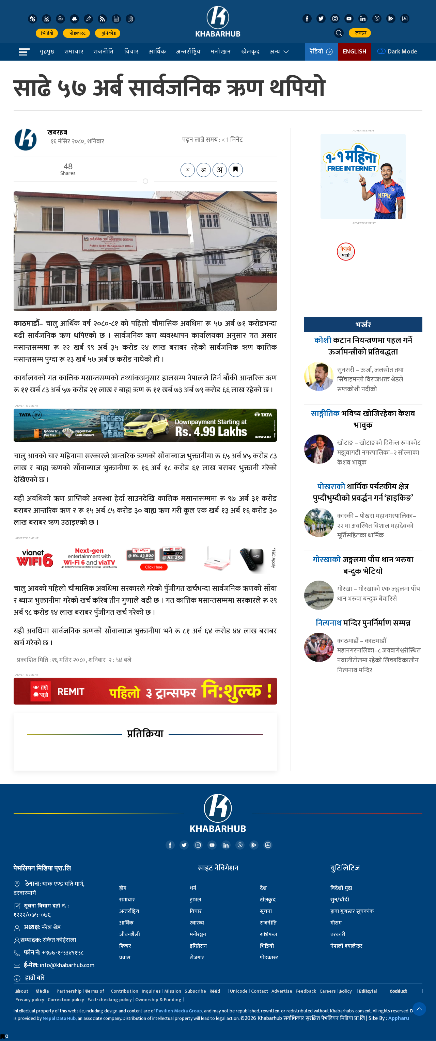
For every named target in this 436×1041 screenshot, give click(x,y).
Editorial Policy (368, 991)
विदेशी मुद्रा (341, 888)
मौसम (336, 923)
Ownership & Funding (158, 1000)
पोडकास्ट (76, 33)
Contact (259, 991)
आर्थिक (157, 51)
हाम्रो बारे (35, 978)
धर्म (193, 888)
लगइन (360, 33)
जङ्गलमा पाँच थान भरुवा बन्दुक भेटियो (363, 565)
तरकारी (337, 934)
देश (263, 888)
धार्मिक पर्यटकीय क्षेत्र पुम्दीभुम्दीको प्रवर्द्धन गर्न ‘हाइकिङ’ (363, 492)
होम (122, 888)
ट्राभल (195, 899)
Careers (328, 991)
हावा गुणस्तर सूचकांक (352, 911)
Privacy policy (29, 1000)
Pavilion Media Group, (179, 1011)
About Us (21, 991)
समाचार (73, 51)
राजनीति (103, 51)
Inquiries (151, 991)
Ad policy (345, 991)
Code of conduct (398, 991)
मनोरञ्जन (221, 51)
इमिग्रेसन (198, 946)
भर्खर (363, 324)
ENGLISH (354, 52)
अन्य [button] (275, 51)
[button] (339, 33)
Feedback (306, 991)
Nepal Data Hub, (60, 1018)
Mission (172, 991)
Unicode (239, 991)
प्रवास (124, 957)
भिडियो (46, 33)
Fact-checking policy (110, 1000)
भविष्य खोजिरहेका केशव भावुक (363, 419)
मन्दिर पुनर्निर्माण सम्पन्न (363, 623)
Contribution (124, 991)
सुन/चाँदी (339, 899)
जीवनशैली (129, 934)
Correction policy (66, 1000)
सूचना (266, 911)
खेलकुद (250, 51)
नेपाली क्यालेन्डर (346, 946)
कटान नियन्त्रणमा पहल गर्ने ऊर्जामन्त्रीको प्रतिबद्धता (363, 346)
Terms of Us (94, 991)
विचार (131, 51)
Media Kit (42, 991)
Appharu (398, 1018)
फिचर (125, 946)
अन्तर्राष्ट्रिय (188, 51)
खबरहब (57, 132)
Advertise (281, 991)
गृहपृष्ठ (47, 51)
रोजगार (197, 957)
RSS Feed (214, 991)
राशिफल (268, 934)
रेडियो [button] (318, 52)
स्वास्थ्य (197, 923)
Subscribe (195, 991)
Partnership (69, 991)
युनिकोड (107, 33)
